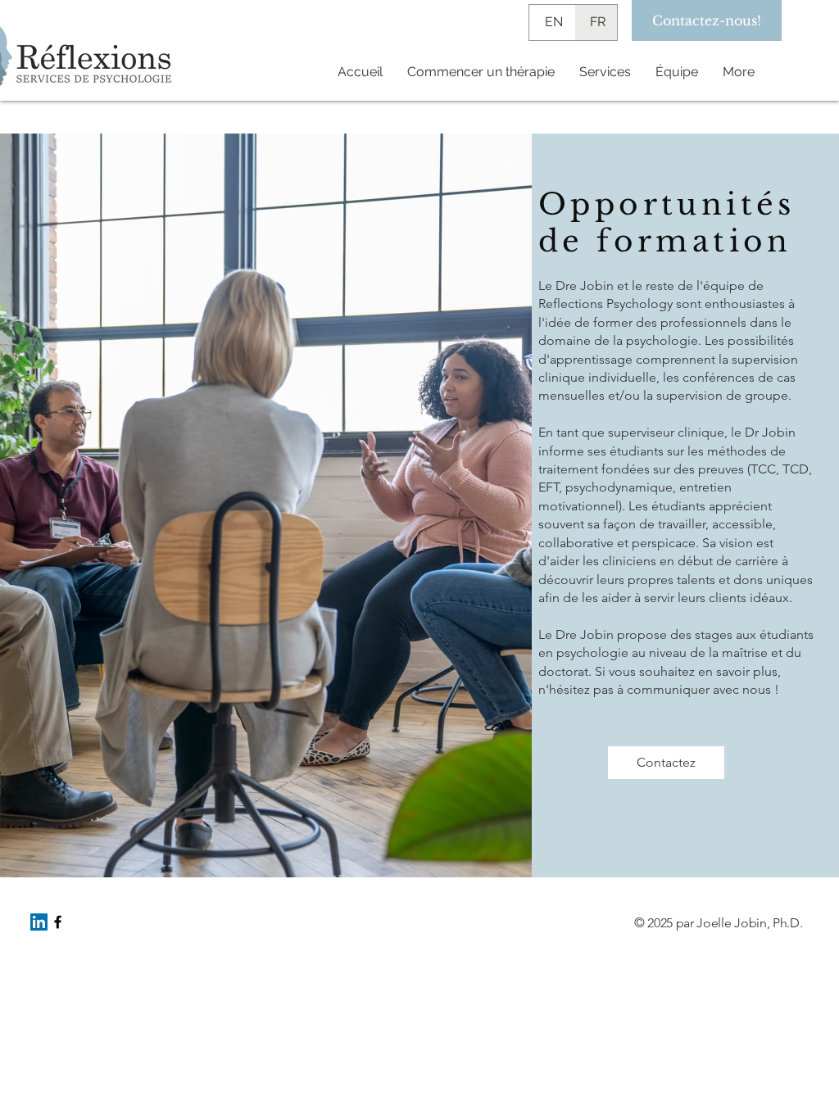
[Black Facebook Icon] (57, 922)
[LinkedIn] (39, 922)
